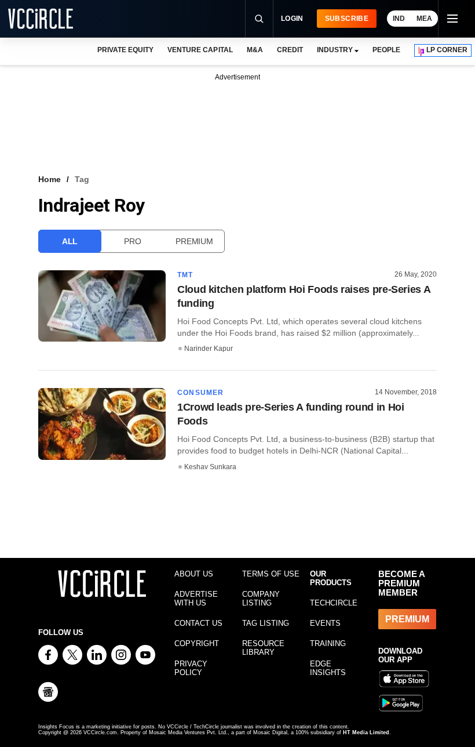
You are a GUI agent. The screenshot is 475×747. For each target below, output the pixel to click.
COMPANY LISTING (261, 598)
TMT (185, 275)
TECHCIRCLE (333, 603)
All (70, 241)
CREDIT (290, 49)
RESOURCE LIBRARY (263, 648)
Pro (132, 241)
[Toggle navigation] (452, 18)
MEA (424, 18)
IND (399, 18)
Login (292, 18)
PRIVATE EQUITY (125, 49)
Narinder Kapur (208, 349)
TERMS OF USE (270, 574)
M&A (255, 49)
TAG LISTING (265, 623)
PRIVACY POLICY (190, 668)
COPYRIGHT (196, 643)
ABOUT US (193, 574)
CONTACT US (198, 623)
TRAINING (328, 643)
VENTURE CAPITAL (199, 49)
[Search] (259, 18)
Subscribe (346, 18)
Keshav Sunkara (210, 467)
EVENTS (325, 623)
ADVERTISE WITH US (196, 598)
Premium (194, 241)
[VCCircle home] (40, 18)
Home (49, 179)
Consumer (200, 393)
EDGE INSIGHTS (328, 668)
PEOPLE (386, 49)
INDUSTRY (335, 49)
